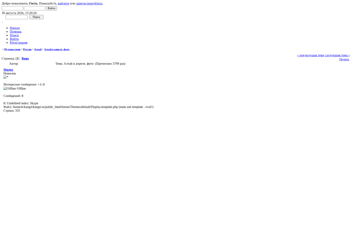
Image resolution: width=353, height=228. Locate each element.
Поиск (14, 35)
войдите (63, 3)
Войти (14, 39)
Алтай (37, 49)
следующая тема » (337, 55)
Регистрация (18, 42)
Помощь (15, 31)
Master (8, 69)
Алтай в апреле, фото (56, 49)
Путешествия (12, 49)
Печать (344, 59)
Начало (15, 28)
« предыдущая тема (310, 55)
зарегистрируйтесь (89, 3)
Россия (27, 49)
